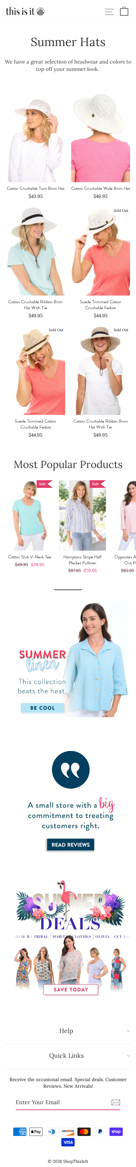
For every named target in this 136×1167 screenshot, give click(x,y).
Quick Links (66, 1055)
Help (66, 1031)
